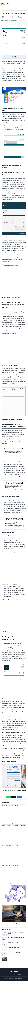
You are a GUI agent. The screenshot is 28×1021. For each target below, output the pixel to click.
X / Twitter (14, 796)
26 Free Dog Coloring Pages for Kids (17, 790)
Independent (14, 971)
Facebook (19, 796)
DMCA (19, 974)
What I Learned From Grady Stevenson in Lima (13, 732)
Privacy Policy (10, 974)
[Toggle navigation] (25, 4)
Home (2, 8)
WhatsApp (8, 796)
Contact (15, 974)
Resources (6, 8)
